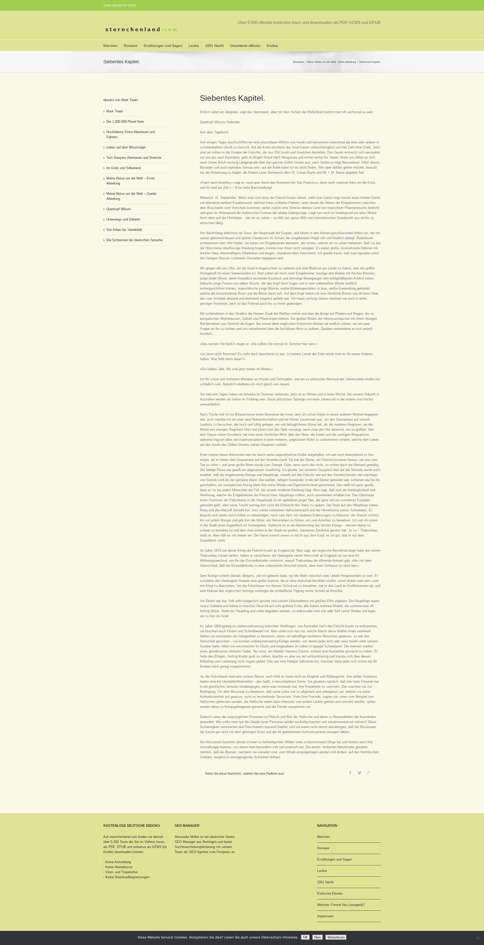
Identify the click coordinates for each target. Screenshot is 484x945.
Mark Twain (114, 111)
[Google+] (369, 773)
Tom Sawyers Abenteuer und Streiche (133, 158)
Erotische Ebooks (330, 893)
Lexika (194, 46)
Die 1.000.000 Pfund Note (125, 121)
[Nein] (477, 937)
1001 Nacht (214, 46)
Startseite (298, 61)
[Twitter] (359, 773)
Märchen (110, 46)
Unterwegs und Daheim (123, 219)
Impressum (325, 916)
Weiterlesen (336, 937)
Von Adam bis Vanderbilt (124, 230)
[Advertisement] (128, 268)
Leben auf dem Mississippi (125, 147)
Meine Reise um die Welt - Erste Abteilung (331, 61)
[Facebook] (350, 773)
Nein (317, 937)
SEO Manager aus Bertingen (196, 842)
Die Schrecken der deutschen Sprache (134, 240)
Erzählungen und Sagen (163, 46)
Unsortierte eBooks (245, 46)
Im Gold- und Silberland (123, 168)
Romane (130, 46)
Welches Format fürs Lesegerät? (341, 905)
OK (305, 937)
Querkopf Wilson (118, 209)
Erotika (272, 46)
